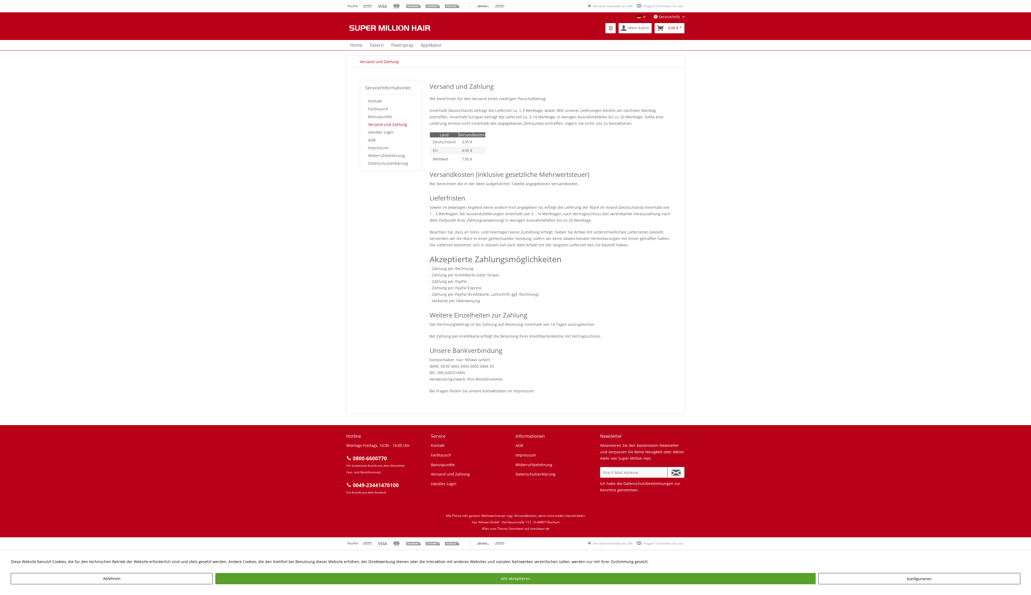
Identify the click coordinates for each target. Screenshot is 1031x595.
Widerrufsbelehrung (386, 155)
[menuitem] (610, 28)
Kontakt (375, 101)
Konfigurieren (919, 578)
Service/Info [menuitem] (669, 16)
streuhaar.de (539, 528)
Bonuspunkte (380, 116)
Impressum (378, 147)
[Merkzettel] (610, 28)
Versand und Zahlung (387, 124)
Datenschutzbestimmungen (648, 483)
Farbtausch (378, 108)
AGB (372, 140)
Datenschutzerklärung (388, 163)
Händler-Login (381, 132)
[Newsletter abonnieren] (675, 472)
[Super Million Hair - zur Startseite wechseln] (389, 28)
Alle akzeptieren (515, 578)
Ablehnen (112, 578)
